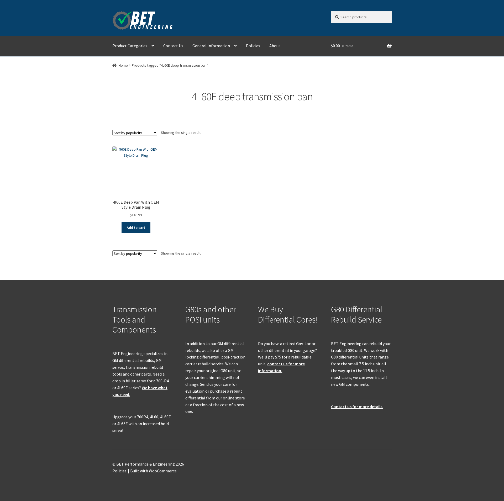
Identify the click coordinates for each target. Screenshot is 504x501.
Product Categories (129, 45)
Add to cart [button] (136, 227)
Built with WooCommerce (153, 470)
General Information (211, 45)
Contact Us (173, 45)
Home (123, 65)
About (274, 45)
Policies (253, 45)
